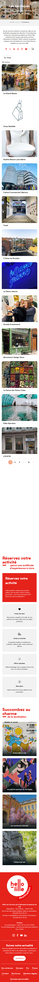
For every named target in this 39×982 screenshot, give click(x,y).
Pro (27, 968)
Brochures (16, 973)
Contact (5, 973)
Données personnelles (19, 979)
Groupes (19, 968)
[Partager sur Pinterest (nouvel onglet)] (22, 49)
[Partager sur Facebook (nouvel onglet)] (6, 49)
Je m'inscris (20, 958)
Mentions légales (30, 973)
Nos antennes (7, 968)
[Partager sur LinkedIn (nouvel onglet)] (14, 49)
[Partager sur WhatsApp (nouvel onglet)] (18, 49)
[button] (32, 49)
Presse (35, 968)
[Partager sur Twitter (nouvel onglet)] (10, 49)
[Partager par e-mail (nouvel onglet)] (26, 49)
